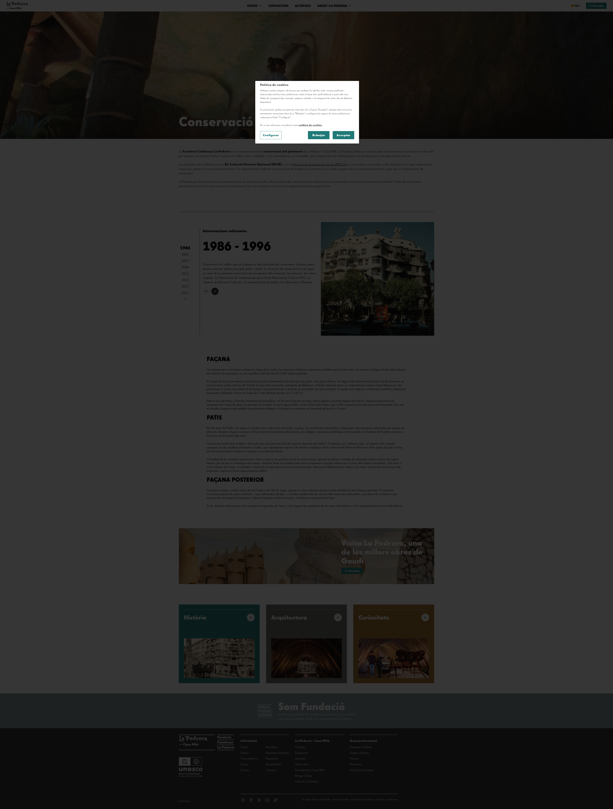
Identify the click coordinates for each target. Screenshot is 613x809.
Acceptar (343, 135)
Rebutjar (318, 135)
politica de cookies (310, 125)
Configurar (271, 135)
